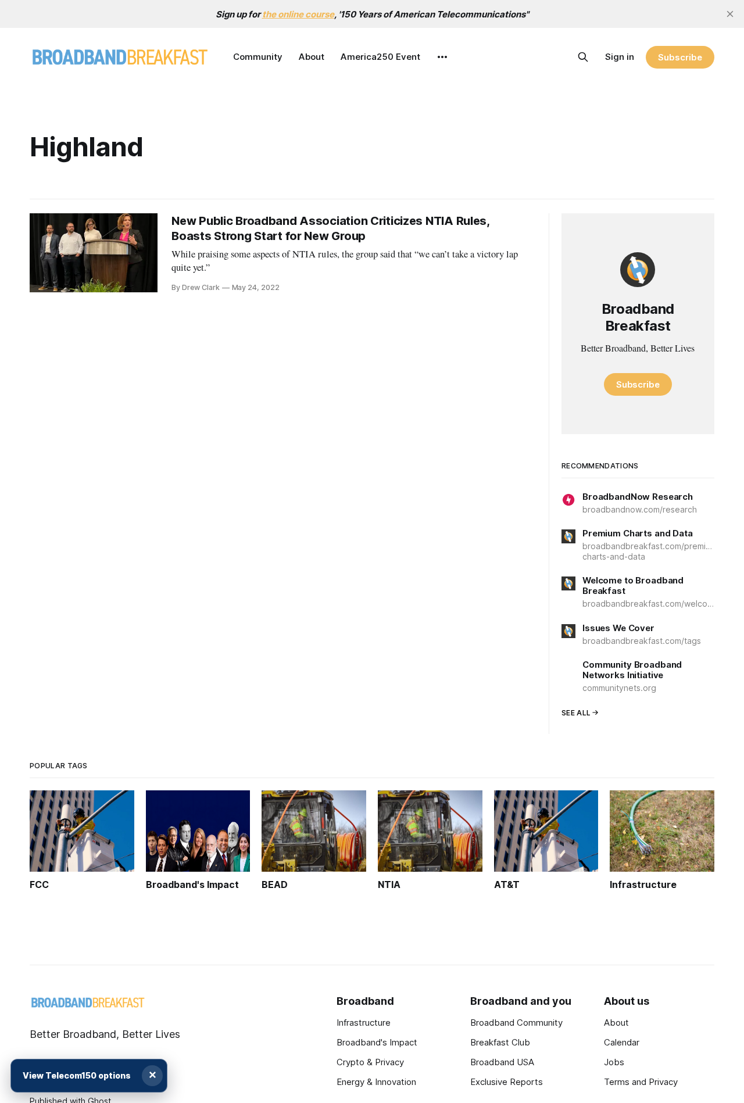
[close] (730, 14)
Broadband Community (516, 1022)
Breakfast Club (500, 1042)
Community (257, 56)
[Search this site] (583, 57)
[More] (442, 57)
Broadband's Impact (377, 1042)
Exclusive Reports (506, 1081)
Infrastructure (364, 1022)
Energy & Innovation (376, 1081)
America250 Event (380, 56)
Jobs (614, 1062)
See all (576, 712)
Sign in (619, 56)
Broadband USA (502, 1062)
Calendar (621, 1042)
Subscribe (680, 57)
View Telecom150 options (77, 1075)
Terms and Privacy (641, 1081)
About (311, 56)
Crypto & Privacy (370, 1062)
